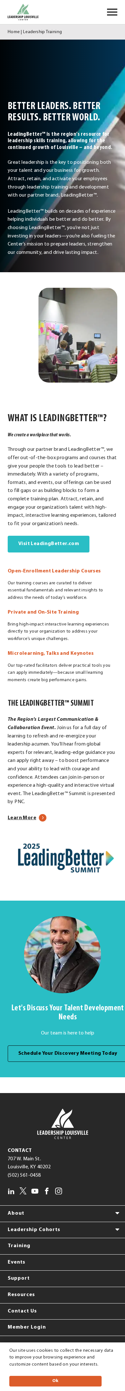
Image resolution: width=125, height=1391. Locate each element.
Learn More (27, 818)
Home (14, 32)
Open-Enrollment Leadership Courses (54, 571)
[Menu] (112, 12)
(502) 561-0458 (24, 1175)
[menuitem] (62, 1213)
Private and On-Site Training (43, 612)
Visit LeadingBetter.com (53, 543)
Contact (20, 1150)
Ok (55, 1380)
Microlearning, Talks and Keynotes (51, 653)
